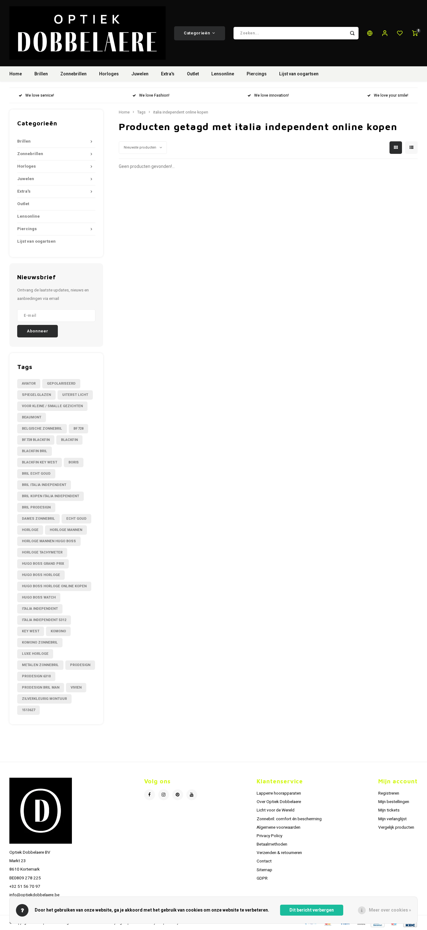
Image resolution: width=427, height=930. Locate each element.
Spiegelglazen (36, 394)
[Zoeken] (352, 33)
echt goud (76, 518)
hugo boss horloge (41, 575)
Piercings (257, 74)
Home (15, 74)
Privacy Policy (269, 836)
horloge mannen (66, 530)
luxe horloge (35, 653)
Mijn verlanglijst (392, 819)
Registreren (388, 793)
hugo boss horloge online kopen (54, 586)
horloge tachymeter (42, 552)
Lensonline (222, 74)
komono (58, 631)
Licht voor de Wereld (275, 810)
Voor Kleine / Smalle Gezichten (52, 406)
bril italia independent (44, 485)
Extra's (167, 74)
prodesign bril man (40, 687)
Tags (141, 112)
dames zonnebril (38, 518)
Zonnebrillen (73, 74)
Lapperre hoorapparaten (279, 793)
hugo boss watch (39, 597)
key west (30, 631)
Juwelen (139, 74)
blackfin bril (34, 451)
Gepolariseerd (61, 383)
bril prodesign (36, 507)
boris (73, 462)
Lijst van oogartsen (299, 74)
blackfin (69, 439)
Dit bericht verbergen (311, 910)
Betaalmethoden (272, 844)
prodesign (80, 665)
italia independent (40, 608)
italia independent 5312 (44, 620)
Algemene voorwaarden (278, 827)
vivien (76, 687)
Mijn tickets (388, 810)
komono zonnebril (40, 642)
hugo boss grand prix (43, 563)
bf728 (78, 428)
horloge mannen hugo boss (49, 541)
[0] (415, 33)
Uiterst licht (75, 394)
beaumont (31, 417)
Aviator (29, 383)
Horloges (109, 74)
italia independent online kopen (180, 112)
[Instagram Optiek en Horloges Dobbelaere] (163, 794)
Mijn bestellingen (393, 802)
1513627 (28, 710)
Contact (264, 861)
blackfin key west (39, 462)
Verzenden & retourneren (279, 853)
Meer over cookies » (390, 910)
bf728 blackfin (36, 439)
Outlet (193, 74)
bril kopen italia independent (50, 496)
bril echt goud (36, 473)
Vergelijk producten (396, 827)
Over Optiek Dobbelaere (279, 802)
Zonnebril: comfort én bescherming (289, 819)
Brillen (41, 74)
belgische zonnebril (42, 428)
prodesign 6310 (36, 676)
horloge (30, 530)
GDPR (262, 878)
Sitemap (264, 870)
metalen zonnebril (40, 665)
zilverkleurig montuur (44, 698)
